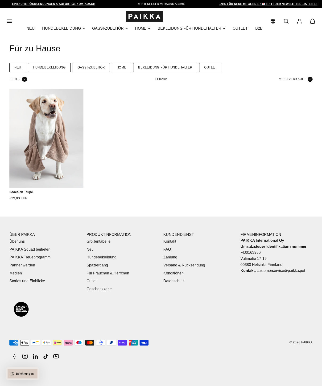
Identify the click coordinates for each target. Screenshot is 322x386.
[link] (273, 21)
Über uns (17, 241)
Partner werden (22, 265)
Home (140, 28)
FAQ (167, 249)
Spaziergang (97, 265)
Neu (30, 28)
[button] (9, 21)
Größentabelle (99, 241)
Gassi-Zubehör (108, 28)
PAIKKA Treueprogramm (29, 257)
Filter (15, 79)
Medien (15, 273)
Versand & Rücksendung (184, 265)
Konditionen (173, 273)
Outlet (240, 28)
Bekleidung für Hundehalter (189, 28)
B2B (259, 28)
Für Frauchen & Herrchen (108, 273)
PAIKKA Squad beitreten (29, 249)
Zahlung (170, 257)
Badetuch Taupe (21, 192)
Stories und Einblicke (27, 281)
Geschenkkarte (99, 289)
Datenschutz (173, 281)
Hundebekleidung (61, 28)
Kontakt (169, 241)
